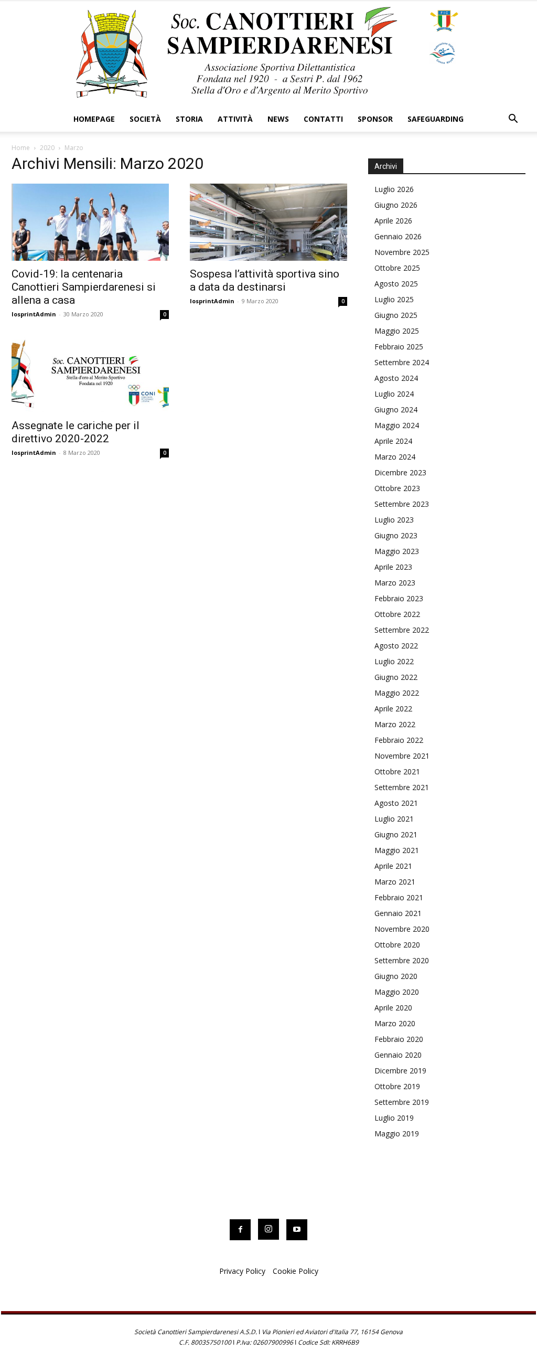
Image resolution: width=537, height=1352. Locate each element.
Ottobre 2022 (397, 614)
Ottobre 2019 (397, 1086)
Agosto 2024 (396, 378)
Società (145, 119)
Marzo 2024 (394, 457)
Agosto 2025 (396, 284)
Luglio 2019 (394, 1118)
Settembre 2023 (401, 504)
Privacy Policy (242, 1271)
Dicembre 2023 (400, 472)
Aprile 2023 (393, 567)
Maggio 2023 (396, 551)
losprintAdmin (34, 314)
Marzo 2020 (394, 1023)
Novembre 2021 (401, 756)
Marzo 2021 (394, 882)
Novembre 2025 (401, 252)
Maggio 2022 (396, 693)
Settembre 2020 (401, 960)
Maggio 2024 (396, 425)
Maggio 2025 (396, 331)
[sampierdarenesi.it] (268, 54)
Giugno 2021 (395, 834)
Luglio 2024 (394, 394)
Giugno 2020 (395, 976)
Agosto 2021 (396, 803)
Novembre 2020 (401, 929)
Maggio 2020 (396, 992)
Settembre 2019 (401, 1102)
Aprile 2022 (393, 709)
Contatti (323, 119)
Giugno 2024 (395, 409)
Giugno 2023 (395, 535)
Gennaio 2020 (398, 1055)
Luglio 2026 (394, 189)
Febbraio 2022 (398, 740)
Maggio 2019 (396, 1133)
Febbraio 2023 (398, 598)
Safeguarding (435, 119)
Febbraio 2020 (398, 1039)
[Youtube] (296, 1229)
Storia (189, 119)
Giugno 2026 (395, 205)
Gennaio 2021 (398, 913)
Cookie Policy (295, 1271)
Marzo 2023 (394, 583)
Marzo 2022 (394, 724)
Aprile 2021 (393, 866)
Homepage (94, 119)
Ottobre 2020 (397, 945)
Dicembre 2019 (400, 1071)
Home (21, 147)
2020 (47, 147)
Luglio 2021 (394, 819)
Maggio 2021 (396, 850)
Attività (235, 119)
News (278, 119)
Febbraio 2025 (398, 347)
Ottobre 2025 (397, 268)
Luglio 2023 (394, 520)
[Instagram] (268, 1229)
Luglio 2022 (394, 661)
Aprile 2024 (393, 441)
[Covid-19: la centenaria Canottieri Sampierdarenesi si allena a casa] (90, 222)
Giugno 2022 (395, 677)
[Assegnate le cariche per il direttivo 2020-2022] (90, 373)
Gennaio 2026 (398, 236)
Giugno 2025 (395, 315)
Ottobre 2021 (397, 771)
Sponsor (375, 119)
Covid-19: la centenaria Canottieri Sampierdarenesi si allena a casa (84, 287)
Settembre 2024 (401, 362)
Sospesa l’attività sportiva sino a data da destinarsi (264, 280)
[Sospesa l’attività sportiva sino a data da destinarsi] (268, 222)
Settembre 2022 (401, 630)
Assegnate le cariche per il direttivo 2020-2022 (75, 432)
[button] (512, 120)
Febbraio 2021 (398, 897)
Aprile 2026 (393, 221)
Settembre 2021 (401, 787)
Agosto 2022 (396, 646)
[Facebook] (240, 1229)
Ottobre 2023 (397, 488)
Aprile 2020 (393, 1008)
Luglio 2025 (394, 299)
